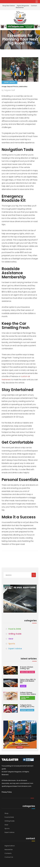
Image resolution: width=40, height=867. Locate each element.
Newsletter (20, 7)
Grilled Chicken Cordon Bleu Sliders (28, 693)
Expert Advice (15, 648)
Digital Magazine (23, 6)
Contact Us (9, 857)
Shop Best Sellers (8, 6)
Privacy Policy (7, 792)
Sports (11, 643)
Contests (8, 853)
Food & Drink (14, 629)
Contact (34, 6)
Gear (10, 638)
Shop (6, 813)
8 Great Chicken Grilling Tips (26, 668)
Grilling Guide (14, 633)
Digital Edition (10, 846)
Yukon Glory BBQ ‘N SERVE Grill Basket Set (27, 681)
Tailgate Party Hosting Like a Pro (27, 706)
